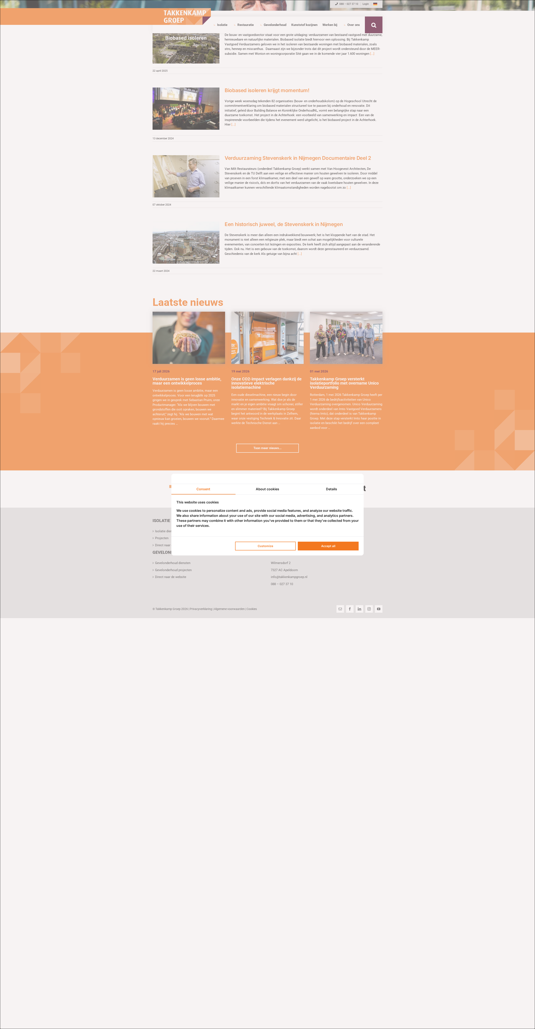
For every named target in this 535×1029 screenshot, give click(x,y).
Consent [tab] (203, 489)
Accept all (328, 546)
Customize (265, 546)
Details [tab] (331, 489)
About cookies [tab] (267, 489)
